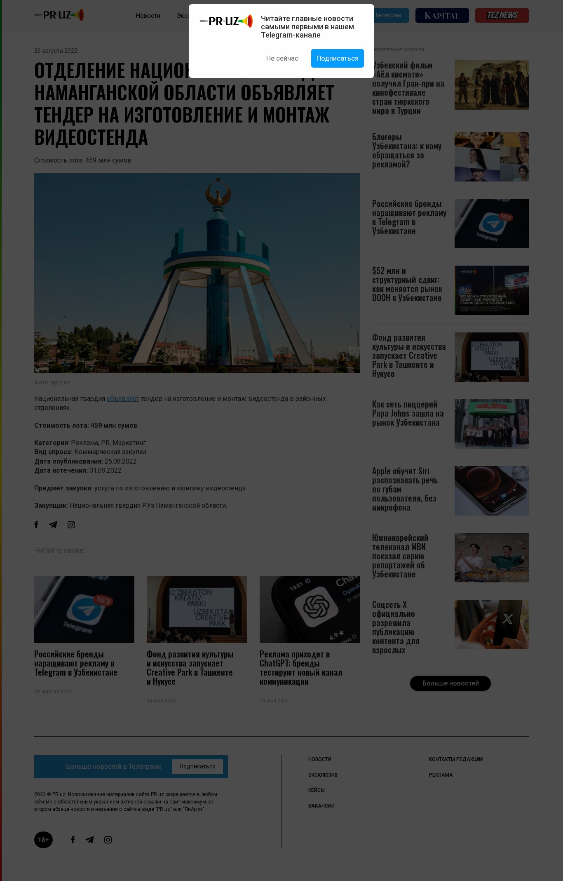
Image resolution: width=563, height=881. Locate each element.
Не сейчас (282, 58)
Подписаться (338, 58)
